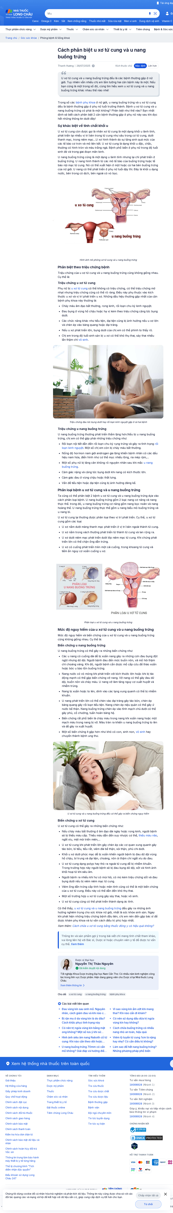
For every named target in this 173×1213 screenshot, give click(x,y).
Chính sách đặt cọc (16, 1102)
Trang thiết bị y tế (57, 1102)
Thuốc (50, 1091)
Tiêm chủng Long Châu (60, 1112)
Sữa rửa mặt (114, 21)
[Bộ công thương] (138, 1129)
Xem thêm (77, 944)
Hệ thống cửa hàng (16, 1085)
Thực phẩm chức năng (59, 1080)
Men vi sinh (130, 21)
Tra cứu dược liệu (98, 1096)
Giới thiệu (10, 1080)
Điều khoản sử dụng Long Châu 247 (19, 1177)
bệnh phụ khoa (85, 102)
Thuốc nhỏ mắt (97, 21)
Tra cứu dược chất (98, 1091)
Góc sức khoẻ (96, 1080)
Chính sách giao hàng (17, 1118)
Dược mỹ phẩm (55, 1085)
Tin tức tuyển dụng (99, 1118)
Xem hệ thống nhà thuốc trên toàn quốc (50, 1063)
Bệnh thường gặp (98, 1102)
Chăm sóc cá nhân (57, 1096)
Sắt (63, 21)
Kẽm (56, 21)
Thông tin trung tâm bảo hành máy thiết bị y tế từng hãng (22, 1159)
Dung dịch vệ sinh (149, 21)
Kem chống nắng (77, 21)
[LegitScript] (146, 1146)
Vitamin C (167, 21)
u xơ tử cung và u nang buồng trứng (97, 908)
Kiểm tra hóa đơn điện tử (19, 1134)
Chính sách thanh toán (17, 1129)
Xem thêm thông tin (71, 985)
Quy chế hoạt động (16, 1096)
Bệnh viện (93, 1107)
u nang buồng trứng (96, 994)
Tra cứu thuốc (96, 1085)
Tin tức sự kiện (96, 1123)
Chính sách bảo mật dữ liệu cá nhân (22, 1141)
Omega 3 (46, 21)
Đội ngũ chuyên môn (100, 1112)
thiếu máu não (148, 835)
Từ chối (148, 1204)
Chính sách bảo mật (16, 1123)
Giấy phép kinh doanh (17, 1091)
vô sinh (83, 339)
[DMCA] (146, 1138)
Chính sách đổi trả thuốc (18, 1112)
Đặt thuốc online (56, 1107)
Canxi (35, 21)
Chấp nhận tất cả (148, 1195)
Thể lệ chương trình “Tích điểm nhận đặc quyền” (19, 1168)
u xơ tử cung (79, 288)
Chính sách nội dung (16, 1107)
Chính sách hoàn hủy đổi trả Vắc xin (21, 1150)
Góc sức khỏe (29, 37)
